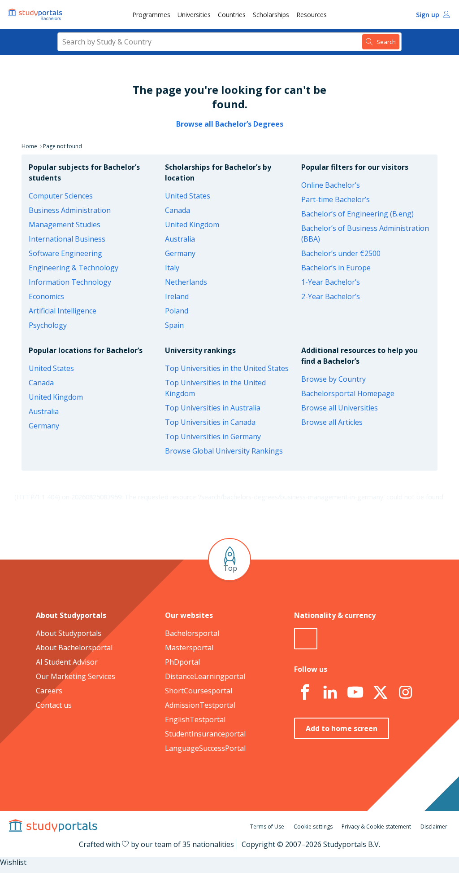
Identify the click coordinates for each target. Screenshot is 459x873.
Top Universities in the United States (227, 368)
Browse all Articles (332, 422)
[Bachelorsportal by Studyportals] (36, 14)
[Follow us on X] (380, 692)
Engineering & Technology (73, 268)
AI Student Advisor (67, 662)
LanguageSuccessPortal (205, 748)
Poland (176, 311)
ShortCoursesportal (198, 691)
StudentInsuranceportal (205, 734)
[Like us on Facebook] (305, 692)
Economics (46, 296)
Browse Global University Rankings (224, 451)
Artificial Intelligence (62, 311)
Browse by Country (333, 379)
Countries (232, 14)
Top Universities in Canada (210, 422)
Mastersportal (189, 648)
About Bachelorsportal (74, 648)
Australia (180, 239)
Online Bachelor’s (330, 185)
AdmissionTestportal (200, 705)
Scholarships (271, 14)
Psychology (48, 325)
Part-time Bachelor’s (335, 199)
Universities (194, 14)
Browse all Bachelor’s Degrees (229, 124)
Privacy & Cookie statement (376, 826)
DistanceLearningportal (205, 676)
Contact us (54, 705)
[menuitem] (151, 14)
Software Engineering (65, 253)
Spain (174, 325)
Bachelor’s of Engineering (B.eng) (357, 214)
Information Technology (70, 282)
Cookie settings (313, 826)
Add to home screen (341, 728)
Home (29, 146)
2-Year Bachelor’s (330, 296)
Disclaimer (433, 826)
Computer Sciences (61, 196)
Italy (172, 268)
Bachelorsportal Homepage (347, 393)
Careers (49, 691)
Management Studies (64, 224)
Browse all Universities (339, 408)
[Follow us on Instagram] (405, 692)
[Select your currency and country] (305, 638)
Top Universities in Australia (212, 408)
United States (187, 196)
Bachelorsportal (192, 633)
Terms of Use (267, 826)
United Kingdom (192, 224)
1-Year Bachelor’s (330, 282)
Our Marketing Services (75, 676)
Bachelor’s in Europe (336, 268)
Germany (180, 253)
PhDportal (182, 662)
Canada (177, 210)
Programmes (151, 14)
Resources (311, 14)
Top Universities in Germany (213, 436)
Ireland (177, 296)
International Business (67, 239)
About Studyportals (68, 633)
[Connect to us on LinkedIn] (330, 692)
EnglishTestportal (195, 719)
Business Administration (70, 210)
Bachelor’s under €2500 (341, 253)
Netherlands (186, 282)
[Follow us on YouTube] (355, 692)
